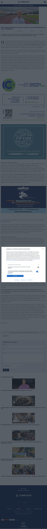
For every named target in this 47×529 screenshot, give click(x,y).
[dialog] (23, 264)
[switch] (37, 267)
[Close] (43, 249)
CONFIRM (15, 275)
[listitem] (23, 264)
